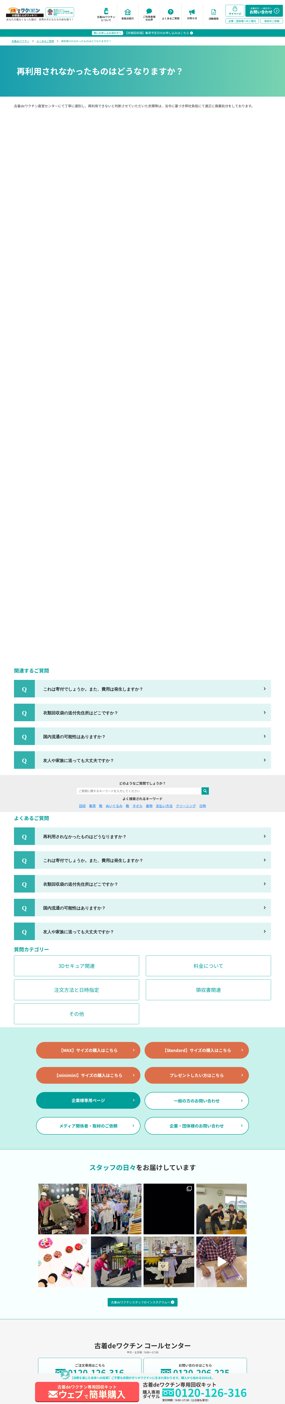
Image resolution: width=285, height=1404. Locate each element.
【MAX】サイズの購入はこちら (88, 1050)
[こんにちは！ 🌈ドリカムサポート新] (63, 1261)
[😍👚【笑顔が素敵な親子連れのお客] (116, 1209)
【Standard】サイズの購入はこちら (197, 1050)
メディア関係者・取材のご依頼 (88, 1126)
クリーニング (186, 805)
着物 (149, 805)
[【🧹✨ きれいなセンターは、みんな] (116, 1261)
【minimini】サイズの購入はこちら (88, 1075)
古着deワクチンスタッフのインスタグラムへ (140, 1302)
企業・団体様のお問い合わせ (197, 1126)
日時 (202, 805)
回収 (82, 805)
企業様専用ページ (88, 1100)
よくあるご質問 (45, 41)
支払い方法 (164, 805)
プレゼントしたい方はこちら (197, 1075)
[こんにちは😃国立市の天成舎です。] (169, 1209)
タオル (137, 805)
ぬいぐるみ (114, 805)
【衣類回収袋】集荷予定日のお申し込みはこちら (157, 33)
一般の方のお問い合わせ (197, 1101)
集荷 (92, 805)
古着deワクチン (20, 41)
